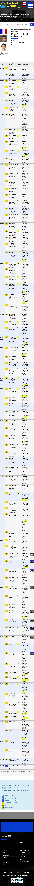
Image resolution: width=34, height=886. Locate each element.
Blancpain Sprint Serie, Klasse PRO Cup (13, 571)
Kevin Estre (21, 20)
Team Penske (25, 74)
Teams (4, 860)
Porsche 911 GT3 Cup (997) (25, 666)
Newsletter (23, 859)
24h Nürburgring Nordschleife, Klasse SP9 (12, 399)
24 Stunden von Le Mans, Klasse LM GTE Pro (12, 233)
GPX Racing (25, 223)
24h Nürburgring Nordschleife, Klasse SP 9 (12, 82)
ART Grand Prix (25, 619)
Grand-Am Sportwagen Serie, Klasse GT (12, 665)
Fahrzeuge (6, 862)
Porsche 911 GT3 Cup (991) (25, 517)
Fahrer (14, 20)
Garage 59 (24, 524)
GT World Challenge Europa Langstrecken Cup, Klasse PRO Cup (12, 183)
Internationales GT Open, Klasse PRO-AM (12, 516)
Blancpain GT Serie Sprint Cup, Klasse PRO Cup (13, 430)
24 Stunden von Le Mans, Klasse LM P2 (12, 69)
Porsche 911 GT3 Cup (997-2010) (25, 686)
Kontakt (22, 848)
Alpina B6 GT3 (25, 760)
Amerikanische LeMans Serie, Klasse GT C (12, 655)
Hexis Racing (25, 636)
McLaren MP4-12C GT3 (25, 590)
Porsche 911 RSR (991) (25, 479)
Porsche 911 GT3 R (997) (25, 753)
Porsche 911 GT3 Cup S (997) (25, 744)
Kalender (5, 850)
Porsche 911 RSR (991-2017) (25, 366)
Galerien (5, 853)
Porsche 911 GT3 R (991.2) (25, 240)
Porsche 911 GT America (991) (25, 580)
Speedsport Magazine (5, 20)
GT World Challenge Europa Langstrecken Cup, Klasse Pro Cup (12, 117)
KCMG (23, 314)
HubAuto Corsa (25, 121)
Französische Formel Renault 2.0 (12, 767)
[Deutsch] (24, 6)
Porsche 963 (25, 75)
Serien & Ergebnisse (8, 848)
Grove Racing (25, 173)
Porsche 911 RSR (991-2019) (25, 234)
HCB (23, 269)
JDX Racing (25, 693)
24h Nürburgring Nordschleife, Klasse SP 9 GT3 (12, 509)
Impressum (23, 854)
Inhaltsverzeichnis (25, 861)
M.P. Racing (25, 759)
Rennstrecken (6, 855)
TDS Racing (24, 68)
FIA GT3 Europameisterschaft (12, 742)
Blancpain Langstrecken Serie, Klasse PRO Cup (12, 563)
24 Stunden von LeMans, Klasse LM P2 (12, 541)
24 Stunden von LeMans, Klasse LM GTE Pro (12, 323)
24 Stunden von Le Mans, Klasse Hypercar (12, 88)
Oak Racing (24, 539)
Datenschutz (23, 857)
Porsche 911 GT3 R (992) (25, 167)
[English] (24, 3)
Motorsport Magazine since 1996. (10, 828)
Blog (4, 865)
